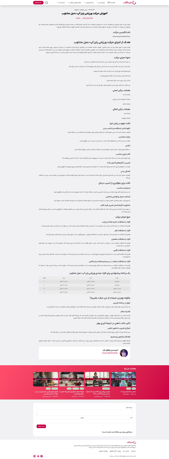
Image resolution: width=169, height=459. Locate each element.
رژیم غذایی (102, 3)
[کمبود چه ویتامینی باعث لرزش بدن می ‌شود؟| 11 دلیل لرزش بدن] (45, 384)
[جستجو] (46, 2)
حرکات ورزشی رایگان (75, 3)
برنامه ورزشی (90, 3)
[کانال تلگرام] (38, 456)
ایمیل (82, 418)
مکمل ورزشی (106, 388)
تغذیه (133, 388)
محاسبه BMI (111, 3)
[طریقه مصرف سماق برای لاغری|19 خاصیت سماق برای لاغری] (71, 384)
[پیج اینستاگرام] (41, 456)
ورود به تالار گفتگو (115, 451)
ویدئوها (78, 18)
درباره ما (133, 451)
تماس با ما (126, 451)
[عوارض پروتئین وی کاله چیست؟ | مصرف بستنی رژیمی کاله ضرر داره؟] (97, 384)
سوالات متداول (103, 451)
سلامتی (128, 388)
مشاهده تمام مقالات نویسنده (110, 353)
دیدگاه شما (129, 407)
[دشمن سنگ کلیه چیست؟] (123, 384)
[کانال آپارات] (34, 456)
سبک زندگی (76, 388)
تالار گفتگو (38, 3)
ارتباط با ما (62, 3)
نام (131, 418)
